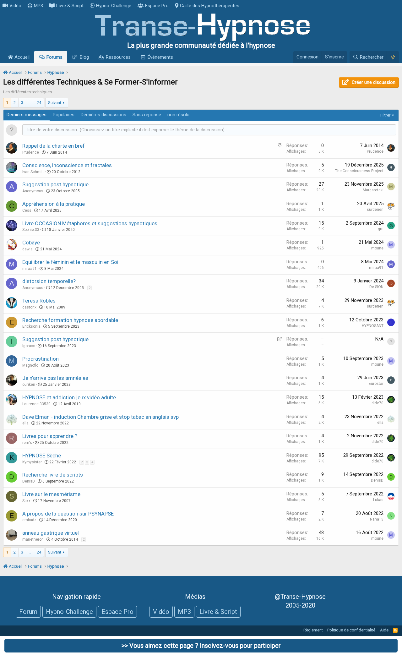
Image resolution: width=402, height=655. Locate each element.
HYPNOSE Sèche (41, 455)
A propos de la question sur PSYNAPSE (68, 513)
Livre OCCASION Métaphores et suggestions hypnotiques (89, 223)
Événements (160, 57)
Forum (28, 611)
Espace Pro (157, 5)
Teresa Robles (39, 300)
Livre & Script (70, 5)
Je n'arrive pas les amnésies (55, 378)
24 (39, 102)
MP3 (38, 5)
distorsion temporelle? (49, 281)
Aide (384, 630)
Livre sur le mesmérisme (51, 494)
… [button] (30, 102)
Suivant (54, 102)
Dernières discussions (103, 114)
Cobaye (31, 242)
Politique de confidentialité (351, 630)
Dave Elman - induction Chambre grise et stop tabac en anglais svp (100, 417)
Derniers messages (26, 114)
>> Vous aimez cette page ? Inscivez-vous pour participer (201, 645)
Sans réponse (147, 114)
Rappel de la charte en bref (53, 146)
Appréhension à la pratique (53, 204)
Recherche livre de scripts (52, 475)
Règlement (313, 630)
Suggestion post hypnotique (55, 184)
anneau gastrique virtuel (50, 533)
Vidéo (15, 5)
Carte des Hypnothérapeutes (209, 5)
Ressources (118, 57)
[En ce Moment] (393, 57)
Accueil (21, 57)
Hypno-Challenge (113, 5)
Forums (54, 57)
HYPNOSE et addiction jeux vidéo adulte (69, 397)
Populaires (63, 114)
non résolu (178, 114)
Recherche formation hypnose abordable (70, 320)
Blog (84, 57)
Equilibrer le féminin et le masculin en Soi (70, 262)
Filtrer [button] (385, 115)
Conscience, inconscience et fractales (67, 165)
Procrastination (40, 359)
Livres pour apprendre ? (49, 436)
